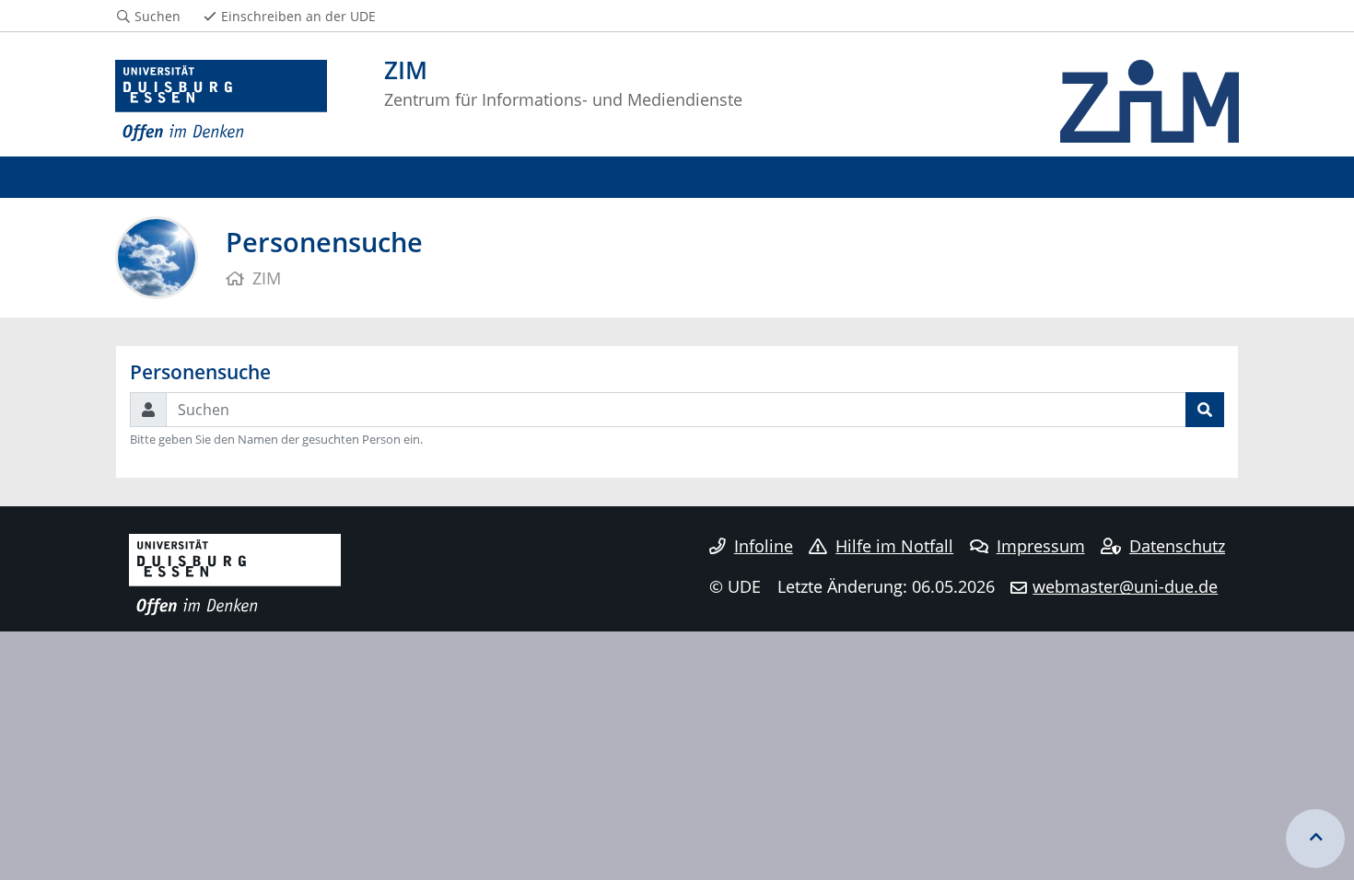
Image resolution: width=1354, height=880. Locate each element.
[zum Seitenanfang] (1315, 838)
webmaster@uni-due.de (1125, 586)
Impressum (1041, 546)
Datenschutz (1177, 546)
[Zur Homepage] (221, 101)
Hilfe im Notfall (894, 546)
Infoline (763, 546)
